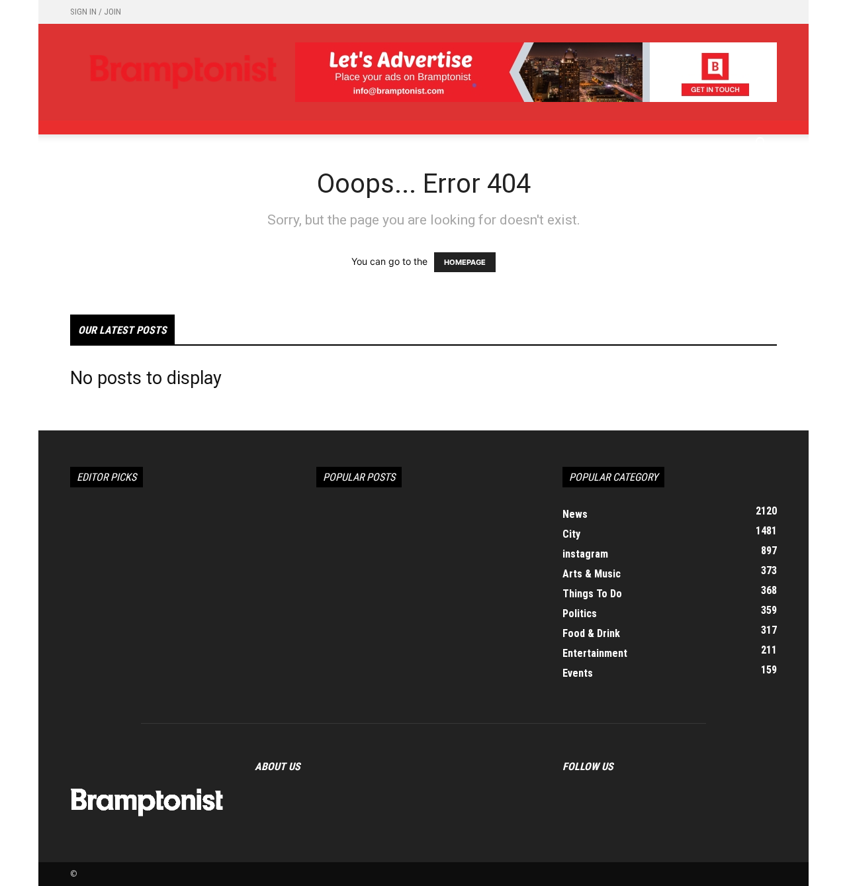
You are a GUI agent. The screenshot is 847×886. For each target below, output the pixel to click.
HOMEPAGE (465, 262)
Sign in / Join (95, 12)
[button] (761, 144)
